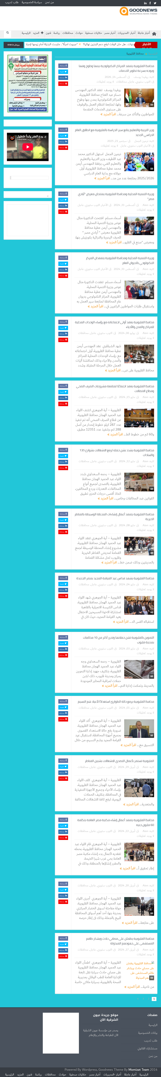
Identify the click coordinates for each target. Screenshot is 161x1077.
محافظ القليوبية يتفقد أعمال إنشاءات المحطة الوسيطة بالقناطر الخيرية (114, 516)
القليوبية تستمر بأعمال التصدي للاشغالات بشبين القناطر (119, 761)
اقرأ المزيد (109, 114)
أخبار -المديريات (126, 33)
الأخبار (147, 145)
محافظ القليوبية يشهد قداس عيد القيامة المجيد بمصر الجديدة (115, 578)
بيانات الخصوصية (147, 1032)
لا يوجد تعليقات (105, 81)
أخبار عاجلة (144, 33)
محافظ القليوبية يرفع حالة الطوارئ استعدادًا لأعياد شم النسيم (116, 701)
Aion (145, 205)
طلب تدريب (12, 2)
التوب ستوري (143, 81)
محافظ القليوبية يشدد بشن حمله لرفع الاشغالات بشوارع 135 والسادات (117, 452)
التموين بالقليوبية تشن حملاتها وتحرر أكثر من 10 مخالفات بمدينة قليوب (118, 640)
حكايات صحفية (93, 33)
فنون (48, 33)
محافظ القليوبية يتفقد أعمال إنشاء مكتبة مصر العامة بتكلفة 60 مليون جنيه (115, 822)
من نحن (49, 2)
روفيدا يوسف (141, 77)
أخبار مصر (109, 33)
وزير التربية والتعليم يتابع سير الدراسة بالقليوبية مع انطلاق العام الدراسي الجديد (114, 132)
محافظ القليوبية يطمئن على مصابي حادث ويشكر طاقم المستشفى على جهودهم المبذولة (120, 941)
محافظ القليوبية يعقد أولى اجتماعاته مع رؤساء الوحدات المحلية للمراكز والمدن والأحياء (114, 324)
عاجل (131, 81)
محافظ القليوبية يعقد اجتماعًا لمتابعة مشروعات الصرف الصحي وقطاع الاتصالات (115, 388)
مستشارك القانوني (147, 1048)
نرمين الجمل (141, 141)
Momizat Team (138, 1070)
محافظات (67, 33)
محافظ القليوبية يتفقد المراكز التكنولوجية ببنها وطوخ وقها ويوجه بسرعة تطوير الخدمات (116, 68)
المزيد (36, 33)
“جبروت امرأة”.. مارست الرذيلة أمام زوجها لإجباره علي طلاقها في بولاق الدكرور (62, 44)
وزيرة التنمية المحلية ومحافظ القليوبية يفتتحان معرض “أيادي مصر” (116, 196)
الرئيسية (26, 33)
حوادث (79, 33)
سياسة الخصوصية (32, 2)
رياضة (56, 33)
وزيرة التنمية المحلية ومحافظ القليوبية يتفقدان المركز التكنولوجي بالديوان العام (120, 260)
